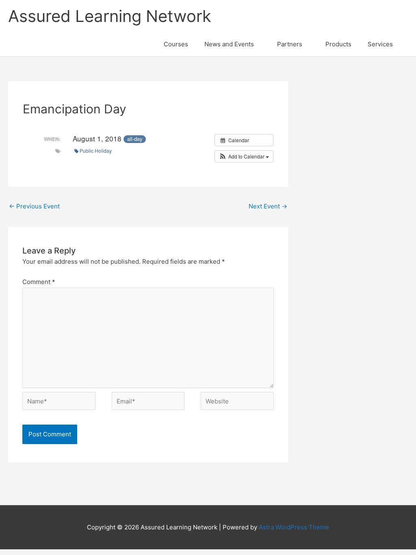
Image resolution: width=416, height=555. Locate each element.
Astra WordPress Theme (294, 527)
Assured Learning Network (109, 16)
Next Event (268, 206)
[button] (244, 156)
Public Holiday (96, 150)
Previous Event (34, 206)
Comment (38, 282)
